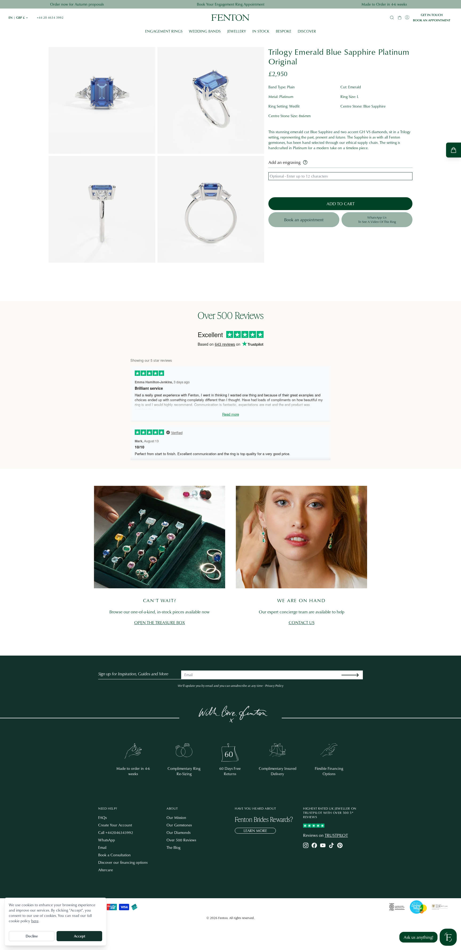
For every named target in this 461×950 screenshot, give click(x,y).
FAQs (102, 817)
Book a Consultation (114, 854)
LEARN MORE (255, 830)
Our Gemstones (179, 824)
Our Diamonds (178, 832)
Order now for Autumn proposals (77, 4)
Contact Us (302, 622)
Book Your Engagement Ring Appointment (230, 4)
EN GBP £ (18, 17)
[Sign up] (354, 675)
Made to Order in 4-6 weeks (384, 4)
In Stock (260, 31)
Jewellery (236, 31)
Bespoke (283, 31)
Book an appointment (431, 20)
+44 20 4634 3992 (50, 17)
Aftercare (105, 869)
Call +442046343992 (115, 832)
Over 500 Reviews (181, 839)
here (34, 920)
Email (102, 847)
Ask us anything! (418, 937)
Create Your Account (115, 824)
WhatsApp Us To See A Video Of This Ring (377, 219)
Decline (32, 936)
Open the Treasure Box (159, 622)
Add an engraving (284, 162)
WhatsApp (106, 839)
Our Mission (176, 817)
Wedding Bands (205, 31)
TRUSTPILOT (336, 835)
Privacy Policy (274, 685)
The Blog (173, 847)
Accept (79, 936)
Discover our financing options (123, 862)
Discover (307, 31)
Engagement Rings (163, 31)
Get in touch (432, 15)
